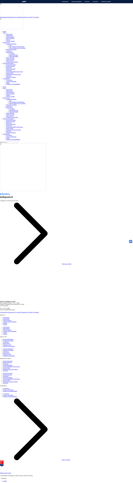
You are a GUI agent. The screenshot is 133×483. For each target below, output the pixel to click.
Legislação (95, 1)
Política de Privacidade (5, 473)
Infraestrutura (9, 35)
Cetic (10, 45)
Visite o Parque (10, 60)
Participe (87, 1)
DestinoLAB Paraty (11, 77)
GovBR (24, 1)
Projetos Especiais (10, 66)
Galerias (5, 324)
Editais (7, 82)
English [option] (5, 481)
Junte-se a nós (6, 42)
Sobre (4, 32)
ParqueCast (9, 70)
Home (4, 31)
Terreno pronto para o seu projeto (17, 48)
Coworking (12, 53)
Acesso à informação (77, 1)
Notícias (8, 39)
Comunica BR (65, 1)
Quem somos (9, 34)
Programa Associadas (11, 49)
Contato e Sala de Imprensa (9, 321)
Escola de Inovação (11, 64)
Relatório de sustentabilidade (13, 84)
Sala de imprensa (10, 38)
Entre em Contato (10, 41)
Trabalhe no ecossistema (12, 62)
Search (1, 142)
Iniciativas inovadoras (8, 63)
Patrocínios (9, 67)
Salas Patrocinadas (13, 56)
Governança (9, 80)
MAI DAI (8, 75)
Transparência (6, 78)
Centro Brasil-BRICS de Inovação (14, 71)
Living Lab (9, 51)
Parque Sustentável (10, 69)
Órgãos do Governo (106, 1)
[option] (68, 481)
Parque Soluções (10, 57)
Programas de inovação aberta (13, 74)
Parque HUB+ (9, 52)
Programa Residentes (11, 44)
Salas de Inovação (13, 55)
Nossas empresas (10, 37)
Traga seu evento (10, 59)
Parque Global (9, 73)
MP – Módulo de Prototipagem (16, 46)
